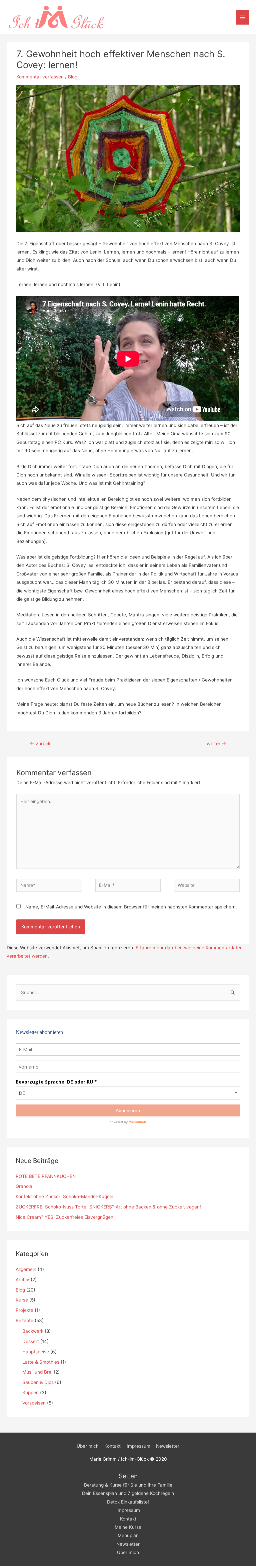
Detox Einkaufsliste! (128, 1502)
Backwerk (32, 1331)
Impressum (138, 1446)
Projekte (24, 1310)
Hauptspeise (35, 1351)
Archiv (22, 1279)
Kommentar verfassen (40, 76)
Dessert (30, 1341)
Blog (72, 76)
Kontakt (112, 1446)
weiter (216, 744)
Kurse (22, 1300)
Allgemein (26, 1269)
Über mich (88, 1446)
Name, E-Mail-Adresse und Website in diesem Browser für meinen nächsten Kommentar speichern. (131, 906)
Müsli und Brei (37, 1372)
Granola (24, 1186)
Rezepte (24, 1320)
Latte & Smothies (40, 1362)
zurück (40, 744)
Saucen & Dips (38, 1382)
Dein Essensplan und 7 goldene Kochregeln (128, 1493)
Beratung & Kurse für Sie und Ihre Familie (128, 1485)
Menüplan (128, 1535)
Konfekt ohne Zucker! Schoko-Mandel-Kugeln (64, 1196)
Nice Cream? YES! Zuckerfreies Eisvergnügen (64, 1217)
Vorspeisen (34, 1403)
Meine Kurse (128, 1527)
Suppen (30, 1392)
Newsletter (167, 1446)
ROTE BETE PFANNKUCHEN (46, 1176)
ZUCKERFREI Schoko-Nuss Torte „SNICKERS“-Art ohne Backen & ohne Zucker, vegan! (108, 1206)
